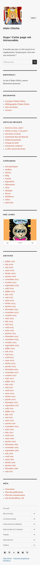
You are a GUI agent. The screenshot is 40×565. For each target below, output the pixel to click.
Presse (8, 193)
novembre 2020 (12, 426)
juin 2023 (9, 351)
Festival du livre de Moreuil (16, 137)
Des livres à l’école (13, 134)
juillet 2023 (10, 348)
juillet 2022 (10, 381)
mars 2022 (9, 393)
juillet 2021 (10, 411)
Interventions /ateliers (12, 524)
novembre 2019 (11, 447)
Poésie (6, 535)
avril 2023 (9, 357)
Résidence (9, 196)
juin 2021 (9, 414)
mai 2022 (9, 387)
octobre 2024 (10, 315)
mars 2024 (9, 330)
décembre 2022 (11, 369)
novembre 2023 (11, 339)
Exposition (9, 181)
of (20, 243)
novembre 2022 (12, 372)
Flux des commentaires (15, 495)
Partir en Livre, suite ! (14, 128)
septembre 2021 (12, 405)
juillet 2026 (10, 261)
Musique (8, 190)
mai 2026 (9, 267)
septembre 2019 (12, 450)
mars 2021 (9, 420)
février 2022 (10, 396)
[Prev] (8, 243)
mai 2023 (9, 354)
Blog (7, 175)
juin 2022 (9, 384)
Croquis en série (12, 143)
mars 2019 (9, 459)
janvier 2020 (10, 441)
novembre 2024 (12, 312)
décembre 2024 (11, 309)
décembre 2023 (11, 336)
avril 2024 (9, 327)
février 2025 (10, 303)
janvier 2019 (10, 465)
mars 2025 (9, 300)
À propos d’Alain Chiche (15, 101)
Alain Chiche (11, 28)
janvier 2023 (10, 366)
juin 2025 (9, 294)
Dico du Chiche (11, 107)
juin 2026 (9, 264)
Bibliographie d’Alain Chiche (17, 104)
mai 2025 (9, 297)
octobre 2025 (10, 282)
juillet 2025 (10, 291)
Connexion (10, 489)
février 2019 (10, 462)
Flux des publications (14, 492)
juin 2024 (9, 321)
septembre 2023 (12, 345)
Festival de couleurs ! (14, 146)
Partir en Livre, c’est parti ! (16, 131)
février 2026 (10, 273)
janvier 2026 (10, 276)
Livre (7, 187)
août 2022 (9, 378)
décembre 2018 (11, 468)
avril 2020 (9, 435)
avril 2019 (9, 456)
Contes (8, 178)
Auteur (8, 172)
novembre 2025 (12, 279)
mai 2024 (9, 324)
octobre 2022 (10, 375)
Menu (33, 18)
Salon (7, 199)
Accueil (6, 508)
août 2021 (9, 408)
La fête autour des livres (15, 149)
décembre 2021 (11, 402)
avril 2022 (9, 390)
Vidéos (6, 545)
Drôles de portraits (13, 140)
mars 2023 (9, 360)
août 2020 (9, 429)
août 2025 (9, 288)
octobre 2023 (10, 342)
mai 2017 (9, 471)
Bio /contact (8, 514)
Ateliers (8, 169)
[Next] (32, 243)
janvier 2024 (10, 333)
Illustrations (8, 540)
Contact (8, 110)
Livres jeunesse (9, 519)
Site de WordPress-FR (14, 498)
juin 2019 (9, 453)
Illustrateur (10, 184)
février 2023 (10, 363)
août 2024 (9, 318)
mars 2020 (9, 438)
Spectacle (9, 202)
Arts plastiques (11, 166)
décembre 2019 (11, 444)
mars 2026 (9, 270)
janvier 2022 (10, 399)
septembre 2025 (12, 285)
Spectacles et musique (13, 529)
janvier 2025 (10, 306)
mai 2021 (9, 417)
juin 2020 (9, 432)
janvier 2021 (10, 423)
